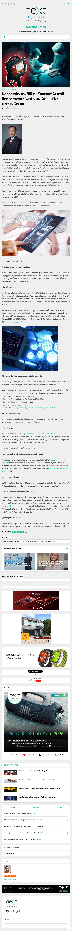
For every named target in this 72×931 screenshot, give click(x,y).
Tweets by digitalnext (36, 674)
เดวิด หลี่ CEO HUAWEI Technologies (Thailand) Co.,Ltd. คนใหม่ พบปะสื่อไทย (18, 565)
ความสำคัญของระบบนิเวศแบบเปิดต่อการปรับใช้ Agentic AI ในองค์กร (37, 797)
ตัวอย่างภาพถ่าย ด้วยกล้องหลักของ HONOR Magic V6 (33, 771)
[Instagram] (5, 3)
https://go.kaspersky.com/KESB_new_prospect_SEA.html (33, 408)
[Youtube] (8, 3)
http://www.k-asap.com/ (12, 322)
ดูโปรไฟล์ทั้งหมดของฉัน (11, 879)
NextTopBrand (36, 27)
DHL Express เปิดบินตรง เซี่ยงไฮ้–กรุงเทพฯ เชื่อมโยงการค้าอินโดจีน (37, 780)
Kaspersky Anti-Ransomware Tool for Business (39, 434)
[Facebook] (14, 3)
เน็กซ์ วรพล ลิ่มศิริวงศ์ (10, 876)
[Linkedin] (2, 3)
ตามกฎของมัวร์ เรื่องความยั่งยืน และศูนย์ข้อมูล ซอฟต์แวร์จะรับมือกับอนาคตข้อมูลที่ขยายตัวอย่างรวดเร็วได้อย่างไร (52, 564)
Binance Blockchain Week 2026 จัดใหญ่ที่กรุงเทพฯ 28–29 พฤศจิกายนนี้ (39, 788)
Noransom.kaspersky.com (12, 506)
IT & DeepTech (12, 89)
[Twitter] (12, 3)
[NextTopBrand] (36, 21)
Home (3, 89)
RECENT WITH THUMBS (11, 765)
